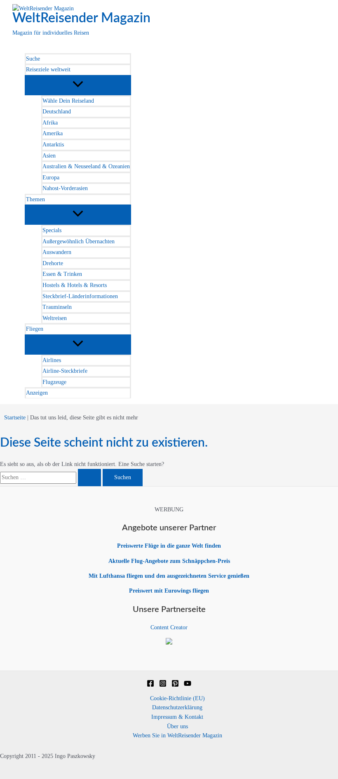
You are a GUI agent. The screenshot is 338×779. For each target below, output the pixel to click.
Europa (50, 177)
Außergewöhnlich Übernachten (78, 241)
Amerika (52, 133)
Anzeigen (37, 393)
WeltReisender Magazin (81, 18)
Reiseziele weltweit (48, 69)
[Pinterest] (175, 685)
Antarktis (53, 144)
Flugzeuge (54, 382)
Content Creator (169, 627)
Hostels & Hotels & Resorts (74, 285)
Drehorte (52, 263)
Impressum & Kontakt (177, 717)
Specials (51, 230)
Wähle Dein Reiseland (68, 101)
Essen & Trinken (62, 274)
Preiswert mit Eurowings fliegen (169, 591)
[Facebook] (150, 685)
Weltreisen (54, 318)
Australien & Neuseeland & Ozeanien (86, 166)
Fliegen (34, 329)
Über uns (177, 726)
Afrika (50, 123)
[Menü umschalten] (78, 84)
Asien (49, 156)
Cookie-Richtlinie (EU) (177, 698)
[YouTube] (187, 685)
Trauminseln (57, 307)
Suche (33, 59)
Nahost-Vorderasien (65, 188)
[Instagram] (163, 685)
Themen (35, 199)
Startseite (15, 417)
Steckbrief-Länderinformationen (80, 296)
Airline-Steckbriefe (64, 371)
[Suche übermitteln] (89, 477)
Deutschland (56, 111)
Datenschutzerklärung (177, 707)
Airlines (51, 360)
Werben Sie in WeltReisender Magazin (177, 735)
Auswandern (56, 252)
